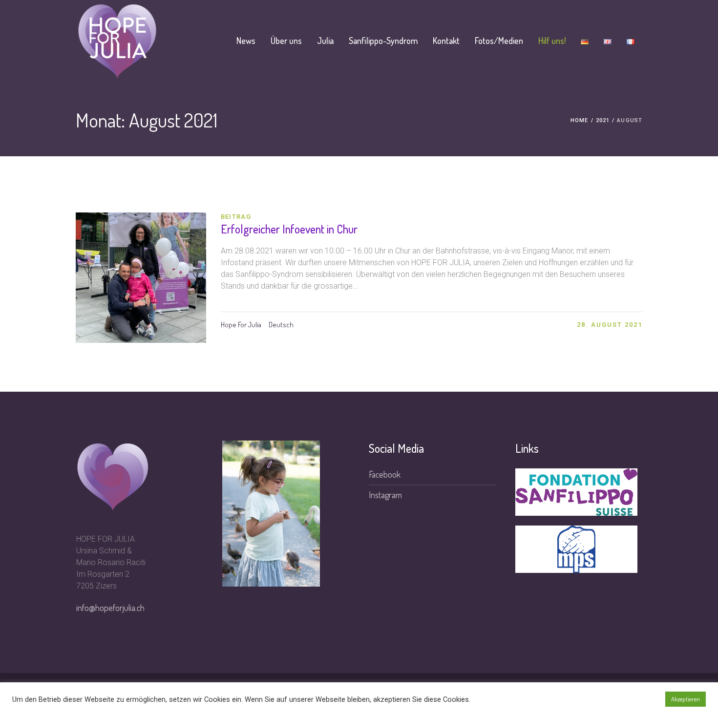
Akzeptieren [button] (685, 699)
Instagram (385, 494)
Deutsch (281, 324)
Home (579, 120)
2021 (603, 120)
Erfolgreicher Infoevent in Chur (289, 228)
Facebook (385, 474)
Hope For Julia (241, 324)
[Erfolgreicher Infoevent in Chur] (141, 277)
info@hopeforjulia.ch (110, 607)
